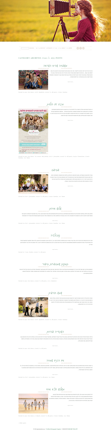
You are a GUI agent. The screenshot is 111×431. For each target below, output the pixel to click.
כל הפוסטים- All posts (51, 92)
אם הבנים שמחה (55, 360)
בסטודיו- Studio (29, 252)
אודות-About (62, 48)
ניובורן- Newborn (52, 281)
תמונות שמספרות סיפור (55, 264)
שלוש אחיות (56, 209)
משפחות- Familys (62, 92)
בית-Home (69, 48)
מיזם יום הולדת (55, 104)
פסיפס (55, 170)
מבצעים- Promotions (78, 156)
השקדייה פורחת (55, 332)
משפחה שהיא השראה (55, 66)
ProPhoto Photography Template (53, 429)
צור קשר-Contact (41, 48)
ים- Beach (37, 416)
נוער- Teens (27, 158)
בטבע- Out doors (29, 92)
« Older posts (22, 423)
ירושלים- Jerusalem (54, 156)
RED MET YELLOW (72, 429)
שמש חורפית (55, 293)
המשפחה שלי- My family (41, 156)
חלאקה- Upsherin (39, 92)
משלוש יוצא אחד (55, 389)
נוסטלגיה (55, 235)
